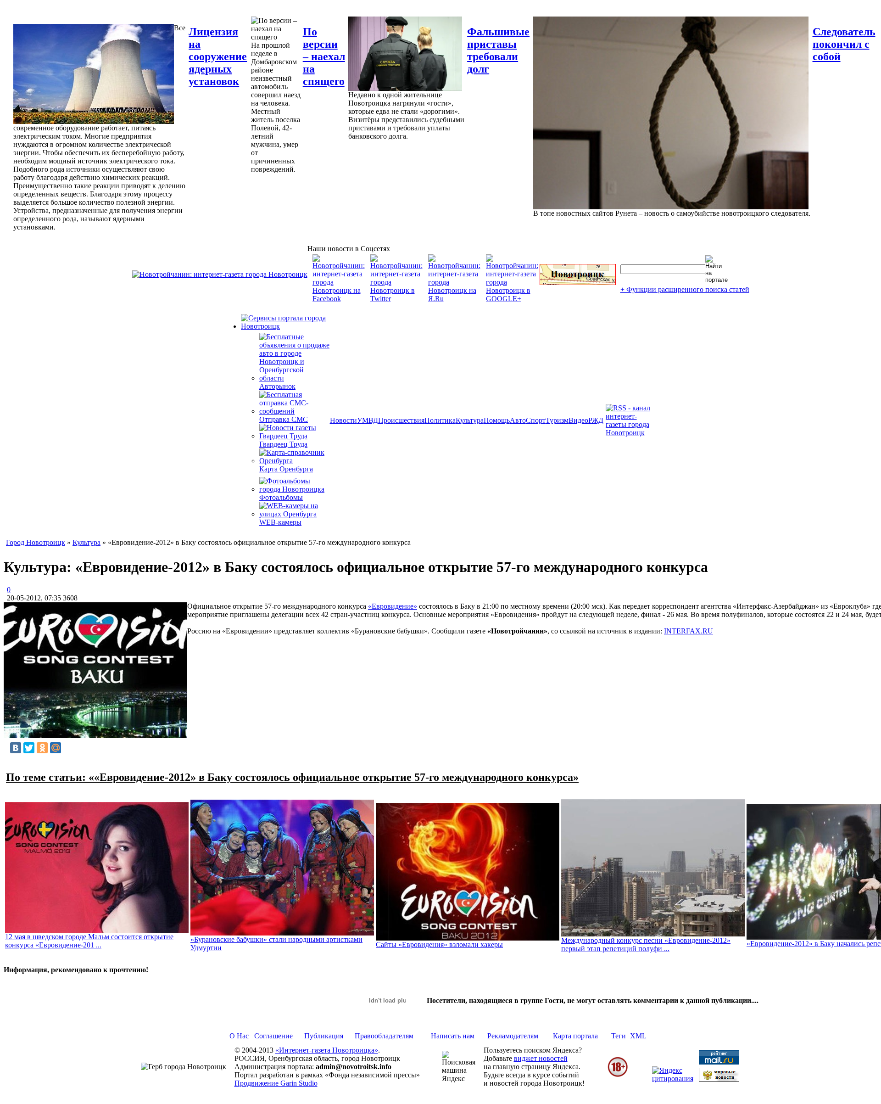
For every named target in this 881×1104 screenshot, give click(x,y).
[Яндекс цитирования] (672, 1078)
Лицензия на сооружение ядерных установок (218, 56)
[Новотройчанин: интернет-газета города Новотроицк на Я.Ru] (454, 299)
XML (638, 1036)
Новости (343, 420)
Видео (578, 420)
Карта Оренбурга (286, 469)
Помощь (497, 420)
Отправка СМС (283, 419)
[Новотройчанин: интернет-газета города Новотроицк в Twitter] (396, 299)
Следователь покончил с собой (844, 44)
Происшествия (401, 420)
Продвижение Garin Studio (276, 1083)
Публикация (323, 1036)
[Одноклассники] (42, 747)
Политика (440, 420)
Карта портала (575, 1036)
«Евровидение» (392, 606)
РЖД (595, 420)
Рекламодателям (512, 1036)
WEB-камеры (280, 522)
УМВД (367, 420)
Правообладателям (384, 1036)
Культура (470, 420)
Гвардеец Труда (283, 444)
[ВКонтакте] (15, 747)
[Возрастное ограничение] (618, 1075)
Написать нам (452, 1036)
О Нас (239, 1036)
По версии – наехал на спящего (324, 56)
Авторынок (277, 386)
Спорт (536, 420)
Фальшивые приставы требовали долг (498, 50)
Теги (618, 1036)
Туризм (557, 420)
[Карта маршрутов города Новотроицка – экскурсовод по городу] (578, 282)
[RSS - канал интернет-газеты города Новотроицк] (631, 433)
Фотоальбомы (281, 497)
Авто (518, 420)
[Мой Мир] (55, 747)
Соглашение (273, 1036)
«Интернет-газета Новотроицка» (326, 1050)
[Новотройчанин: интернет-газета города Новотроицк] (219, 274)
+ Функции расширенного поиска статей (684, 289)
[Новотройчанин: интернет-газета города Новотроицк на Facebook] (338, 299)
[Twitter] (28, 747)
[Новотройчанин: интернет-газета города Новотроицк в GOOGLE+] (512, 299)
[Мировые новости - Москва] (719, 1079)
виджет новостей (541, 1058)
